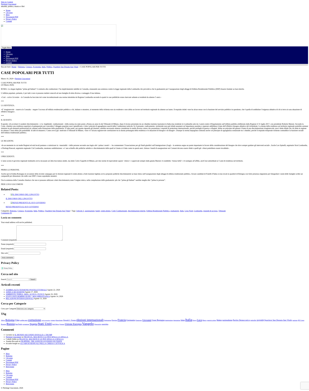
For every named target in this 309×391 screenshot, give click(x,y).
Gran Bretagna (158, 320)
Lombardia (198, 211)
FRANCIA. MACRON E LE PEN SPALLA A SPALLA (46, 337)
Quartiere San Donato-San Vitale (65, 67)
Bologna (21, 67)
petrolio (253, 320)
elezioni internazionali (90, 319)
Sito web (4, 253)
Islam (183, 320)
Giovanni (146, 320)
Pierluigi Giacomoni (8, 4)
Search (3, 279)
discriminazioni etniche (136, 211)
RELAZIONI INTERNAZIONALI (19, 298)
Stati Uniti (45, 324)
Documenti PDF (12, 58)
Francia (122, 319)
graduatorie (174, 211)
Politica (49, 67)
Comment (8, 240)
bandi (97, 211)
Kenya (194, 320)
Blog (8, 56)
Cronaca (29, 67)
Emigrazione (107, 320)
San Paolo (18, 324)
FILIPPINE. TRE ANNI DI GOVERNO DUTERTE (41, 341)
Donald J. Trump (69, 320)
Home (8, 52)
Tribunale (222, 211)
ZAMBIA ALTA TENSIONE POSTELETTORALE (26, 290)
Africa (3, 320)
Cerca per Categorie (8, 309)
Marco (204, 320)
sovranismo (26, 324)
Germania (130, 320)
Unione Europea (73, 324)
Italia (44, 67)
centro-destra (105, 211)
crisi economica (46, 320)
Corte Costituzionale (119, 211)
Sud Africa (55, 324)
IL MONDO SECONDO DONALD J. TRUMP (33, 335)
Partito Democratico (241, 320)
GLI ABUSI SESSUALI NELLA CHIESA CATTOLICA (42, 343)
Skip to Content (7, 2)
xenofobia (105, 324)
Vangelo (88, 324)
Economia (37, 67)
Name (7, 244)
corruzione (34, 319)
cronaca (53, 320)
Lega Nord (189, 211)
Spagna (33, 324)
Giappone (138, 320)
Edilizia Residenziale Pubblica (157, 211)
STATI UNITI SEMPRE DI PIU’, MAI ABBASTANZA (28, 296)
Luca (199, 320)
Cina (17, 320)
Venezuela (97, 324)
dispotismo (59, 320)
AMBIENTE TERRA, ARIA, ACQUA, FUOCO (25, 294)
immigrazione (169, 320)
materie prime (211, 320)
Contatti (9, 63)
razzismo (295, 320)
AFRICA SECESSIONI (15, 292)
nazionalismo (227, 320)
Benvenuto (10, 367)
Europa (114, 320)
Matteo (219, 320)
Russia (11, 323)
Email (7, 249)
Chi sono (9, 54)
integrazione (176, 320)
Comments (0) (6, 213)
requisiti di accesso (210, 211)
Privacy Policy (11, 61)
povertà (260, 320)
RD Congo (301, 320)
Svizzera (62, 324)
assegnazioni (90, 211)
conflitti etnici (24, 320)
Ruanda (3, 324)
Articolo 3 (80, 211)
